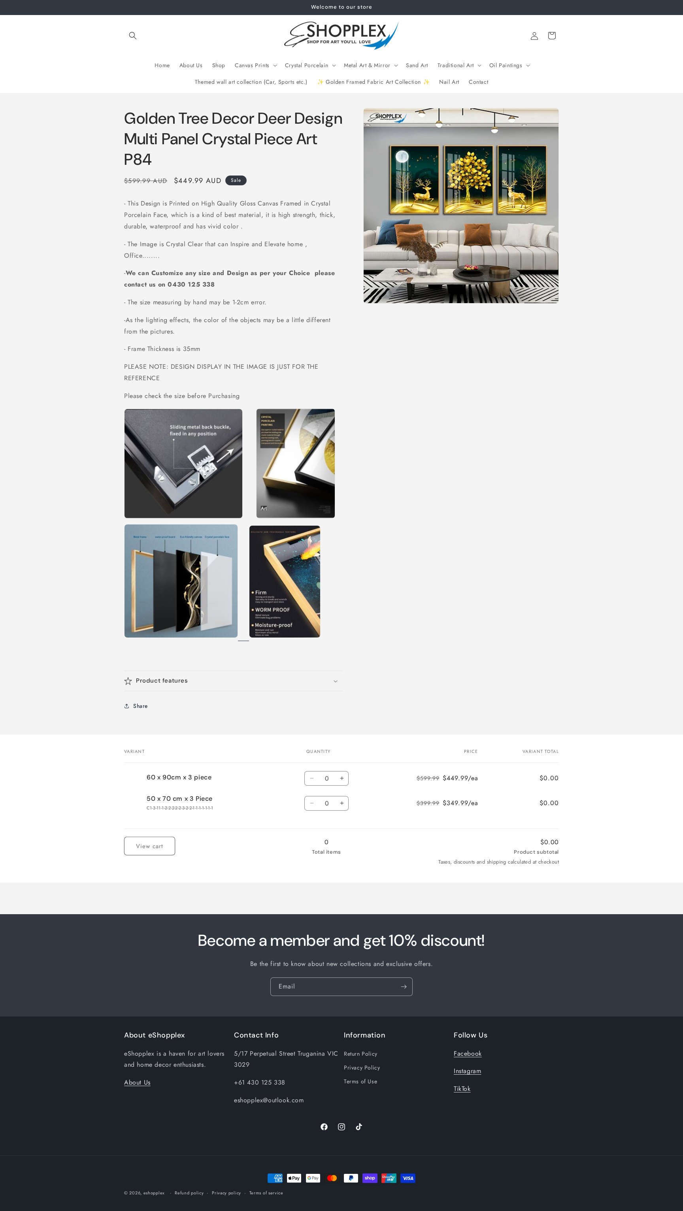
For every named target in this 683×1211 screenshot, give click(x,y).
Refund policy (189, 1193)
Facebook (468, 1053)
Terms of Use (360, 1081)
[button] (133, 35)
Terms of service (266, 1193)
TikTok (462, 1088)
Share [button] (140, 706)
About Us (137, 1082)
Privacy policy (226, 1193)
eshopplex (154, 1193)
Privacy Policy (362, 1067)
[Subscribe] (403, 986)
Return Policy (360, 1054)
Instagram (467, 1071)
